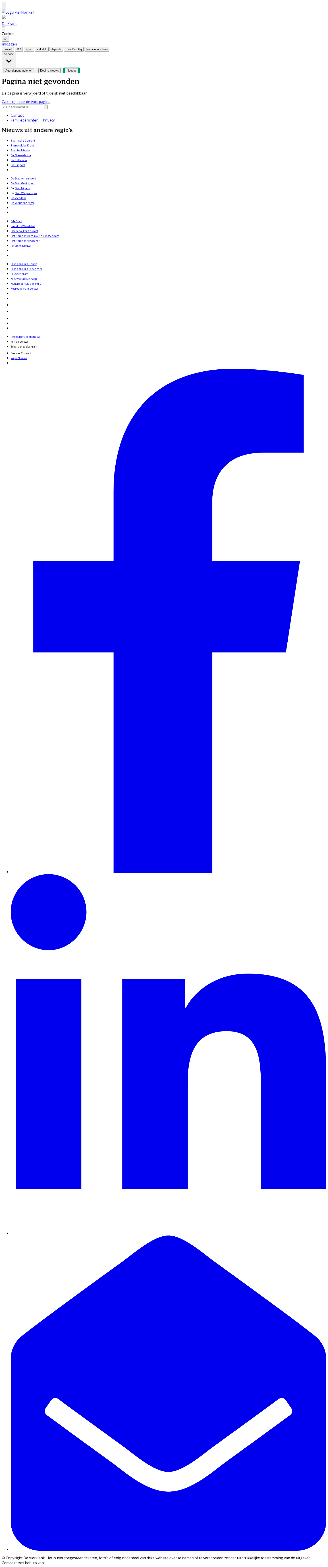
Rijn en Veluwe (20, 342)
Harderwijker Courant (24, 231)
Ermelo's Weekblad (23, 226)
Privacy (49, 120)
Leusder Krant (19, 274)
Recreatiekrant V (21, 288)
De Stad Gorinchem (23, 183)
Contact (17, 115)
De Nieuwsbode (21, 155)
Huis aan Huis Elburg (24, 264)
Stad (18, 193)
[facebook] (168, 871)
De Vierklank (18, 198)
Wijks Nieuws (19, 358)
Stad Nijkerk (22, 188)
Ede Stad (16, 221)
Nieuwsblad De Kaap (24, 279)
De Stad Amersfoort (23, 178)
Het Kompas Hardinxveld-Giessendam (35, 236)
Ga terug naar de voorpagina (26, 101)
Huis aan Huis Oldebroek (26, 269)
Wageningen (29, 193)
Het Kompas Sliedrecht (25, 241)
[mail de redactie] (168, 1549)
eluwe (35, 288)
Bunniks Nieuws (20, 150)
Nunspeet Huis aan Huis (26, 284)
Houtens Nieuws (21, 246)
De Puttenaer (19, 160)
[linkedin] (168, 1233)
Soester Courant (21, 353)
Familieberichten (24, 120)
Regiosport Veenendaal (25, 337)
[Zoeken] (46, 107)
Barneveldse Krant (22, 145)
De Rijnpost (18, 165)
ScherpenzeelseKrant (24, 346)
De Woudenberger (22, 203)
